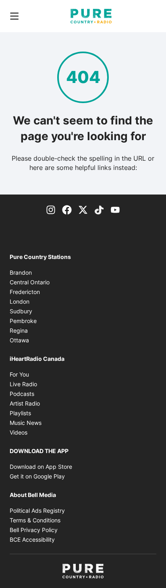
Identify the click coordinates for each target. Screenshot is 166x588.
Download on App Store (41, 466)
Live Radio (23, 384)
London (19, 301)
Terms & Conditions (35, 520)
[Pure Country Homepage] (91, 16)
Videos (18, 432)
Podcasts (22, 393)
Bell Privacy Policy (34, 529)
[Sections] (14, 16)
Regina (19, 330)
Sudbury (21, 311)
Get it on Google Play (37, 476)
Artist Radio (25, 403)
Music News (26, 422)
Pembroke (23, 320)
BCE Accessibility (32, 539)
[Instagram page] (51, 209)
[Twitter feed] (83, 209)
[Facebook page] (67, 209)
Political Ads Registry (37, 510)
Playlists (20, 413)
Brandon (21, 272)
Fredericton (25, 291)
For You (19, 374)
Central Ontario (30, 282)
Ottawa (19, 340)
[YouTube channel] (115, 209)
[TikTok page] (99, 209)
